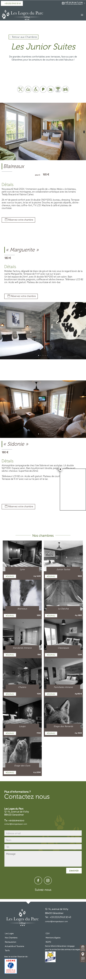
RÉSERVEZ (10, 576)
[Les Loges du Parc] (43, 160)
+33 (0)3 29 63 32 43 (13, 3)
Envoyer (74, 870)
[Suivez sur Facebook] (38, 880)
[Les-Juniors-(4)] (43, 437)
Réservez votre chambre (20, 219)
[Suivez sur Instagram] (48, 880)
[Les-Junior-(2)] (43, 359)
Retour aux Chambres (24, 36)
